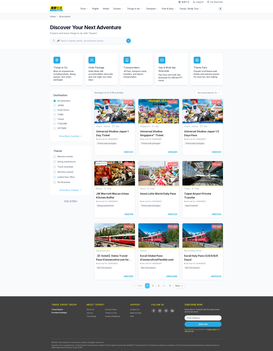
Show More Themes (69, 190)
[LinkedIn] (172, 310)
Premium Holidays (59, 313)
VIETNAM (61, 128)
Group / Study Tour (189, 8)
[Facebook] (153, 310)
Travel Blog (91, 316)
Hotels (106, 8)
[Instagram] (160, 310)
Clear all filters (70, 201)
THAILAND (62, 123)
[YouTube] (166, 310)
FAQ (132, 316)
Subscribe (203, 324)
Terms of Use (111, 313)
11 (170, 285)
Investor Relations (112, 316)
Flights (95, 8)
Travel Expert (57, 309)
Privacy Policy (111, 309)
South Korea (63, 110)
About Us (90, 309)
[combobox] (209, 93)
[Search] (128, 40)
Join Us (90, 313)
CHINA (60, 114)
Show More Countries (69, 136)
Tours (83, 8)
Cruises (117, 8)
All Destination (64, 101)
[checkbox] (54, 156)
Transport (151, 8)
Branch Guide (135, 313)
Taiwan (60, 119)
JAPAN (60, 105)
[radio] (54, 101)
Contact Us (134, 309)
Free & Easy (167, 8)
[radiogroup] (70, 118)
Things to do (133, 8)
